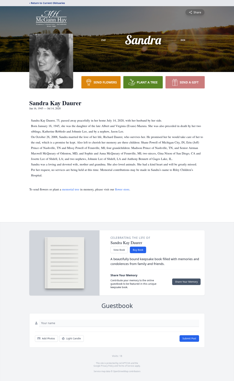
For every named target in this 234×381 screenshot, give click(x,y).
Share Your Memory (186, 281)
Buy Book (138, 249)
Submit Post (189, 338)
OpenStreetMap (120, 371)
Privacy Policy (107, 365)
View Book (119, 249)
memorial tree (70, 189)
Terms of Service (126, 365)
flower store (122, 189)
